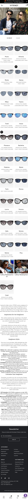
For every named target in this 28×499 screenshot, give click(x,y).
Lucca (7, 209)
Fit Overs (16, 449)
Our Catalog (3, 474)
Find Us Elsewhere (19, 470)
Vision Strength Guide (19, 468)
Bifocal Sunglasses (5, 449)
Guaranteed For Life (19, 462)
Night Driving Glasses (18, 453)
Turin (6, 189)
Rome (7, 80)
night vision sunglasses (8, 412)
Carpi (7, 295)
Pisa (21, 253)
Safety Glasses (4, 453)
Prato (7, 57)
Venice (7, 253)
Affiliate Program (4, 472)
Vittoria (21, 57)
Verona (21, 231)
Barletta (21, 145)
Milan (7, 102)
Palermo (7, 167)
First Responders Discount (6, 464)
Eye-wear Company (13, 490)
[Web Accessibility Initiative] (25, 495)
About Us (3, 462)
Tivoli (7, 124)
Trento (21, 102)
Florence (7, 145)
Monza (21, 189)
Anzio (21, 124)
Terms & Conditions (5, 470)
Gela (6, 231)
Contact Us (17, 466)
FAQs (16, 472)
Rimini (21, 167)
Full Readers (16, 451)
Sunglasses (3, 455)
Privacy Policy (4, 468)
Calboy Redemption (21, 275)
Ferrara (21, 209)
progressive (21, 401)
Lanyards (16, 455)
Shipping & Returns (19, 464)
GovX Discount (4, 466)
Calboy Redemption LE (6, 275)
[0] (26, 5)
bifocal (14, 401)
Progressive (3, 451)
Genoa (21, 80)
